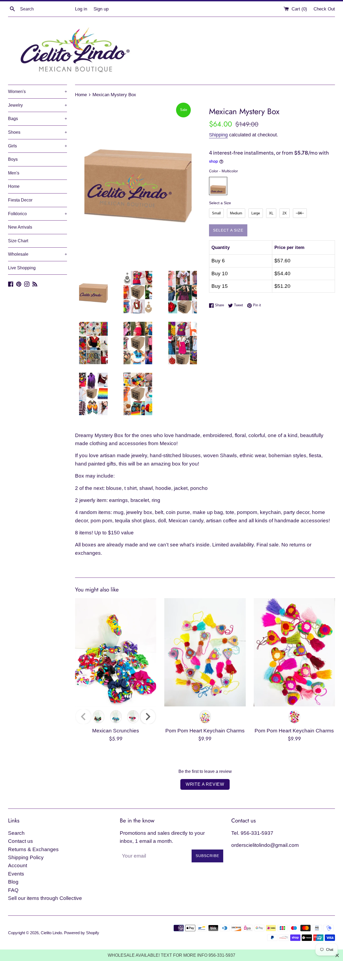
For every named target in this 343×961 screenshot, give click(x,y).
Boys (13, 159)
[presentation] (147, 716)
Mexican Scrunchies (115, 730)
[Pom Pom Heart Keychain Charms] (204, 652)
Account (17, 865)
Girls (37, 146)
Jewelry (37, 105)
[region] (171, 955)
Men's (13, 173)
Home (14, 186)
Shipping (218, 134)
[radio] (218, 186)
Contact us (20, 841)
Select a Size (220, 203)
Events (16, 874)
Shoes (37, 132)
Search (16, 833)
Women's (37, 91)
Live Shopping (22, 268)
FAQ (13, 890)
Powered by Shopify (81, 932)
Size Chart (18, 241)
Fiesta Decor (20, 200)
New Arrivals (20, 227)
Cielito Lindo (51, 932)
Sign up (101, 9)
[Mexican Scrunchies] (115, 652)
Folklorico (37, 213)
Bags (37, 118)
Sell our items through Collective (45, 898)
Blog (13, 882)
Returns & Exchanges (33, 849)
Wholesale (37, 254)
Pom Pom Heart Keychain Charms (205, 730)
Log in (81, 9)
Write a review (205, 784)
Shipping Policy (26, 857)
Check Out (324, 9)
